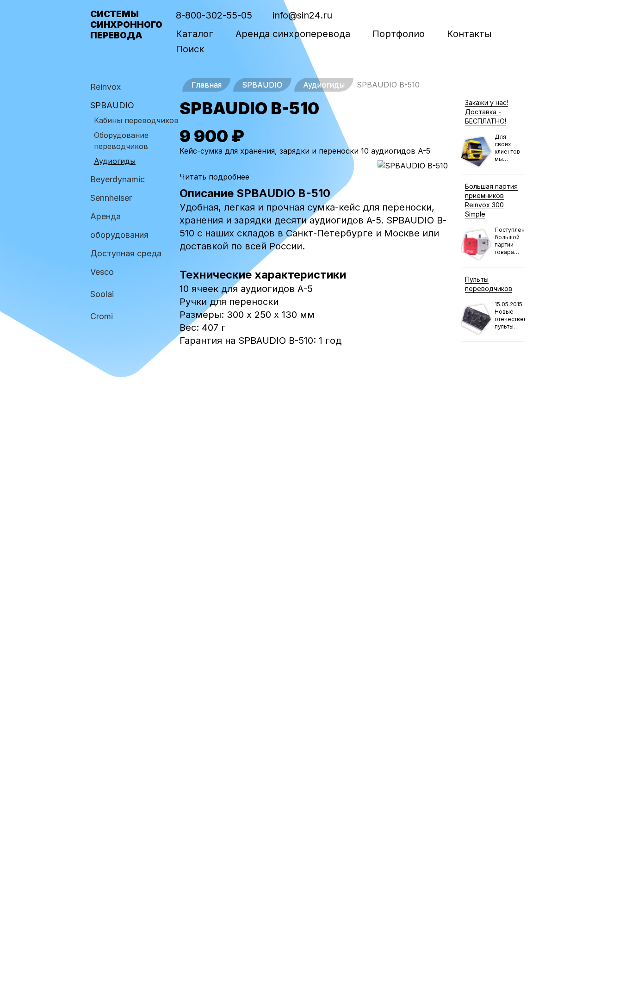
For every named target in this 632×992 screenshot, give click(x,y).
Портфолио (398, 33)
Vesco (102, 272)
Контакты (469, 33)
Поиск (190, 49)
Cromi (101, 316)
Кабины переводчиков (136, 120)
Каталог (194, 33)
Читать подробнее (214, 176)
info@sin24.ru (302, 15)
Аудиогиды (115, 161)
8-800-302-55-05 (214, 15)
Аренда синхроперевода (292, 33)
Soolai (102, 294)
